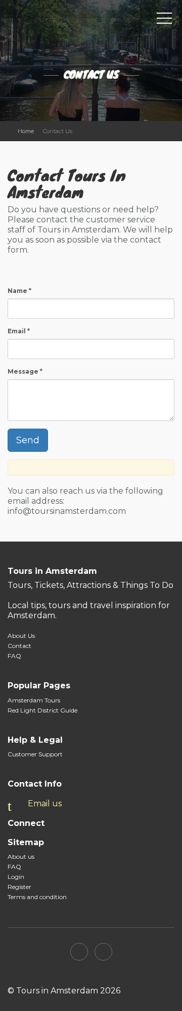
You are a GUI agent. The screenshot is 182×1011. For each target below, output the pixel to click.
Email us (45, 803)
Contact (19, 645)
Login (16, 876)
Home (26, 131)
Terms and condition (37, 897)
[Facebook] (79, 952)
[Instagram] (103, 952)
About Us (21, 635)
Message (25, 371)
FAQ (14, 656)
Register (19, 886)
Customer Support (35, 754)
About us (21, 856)
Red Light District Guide (42, 710)
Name (19, 290)
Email (19, 331)
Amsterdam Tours (34, 700)
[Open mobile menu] (164, 20)
